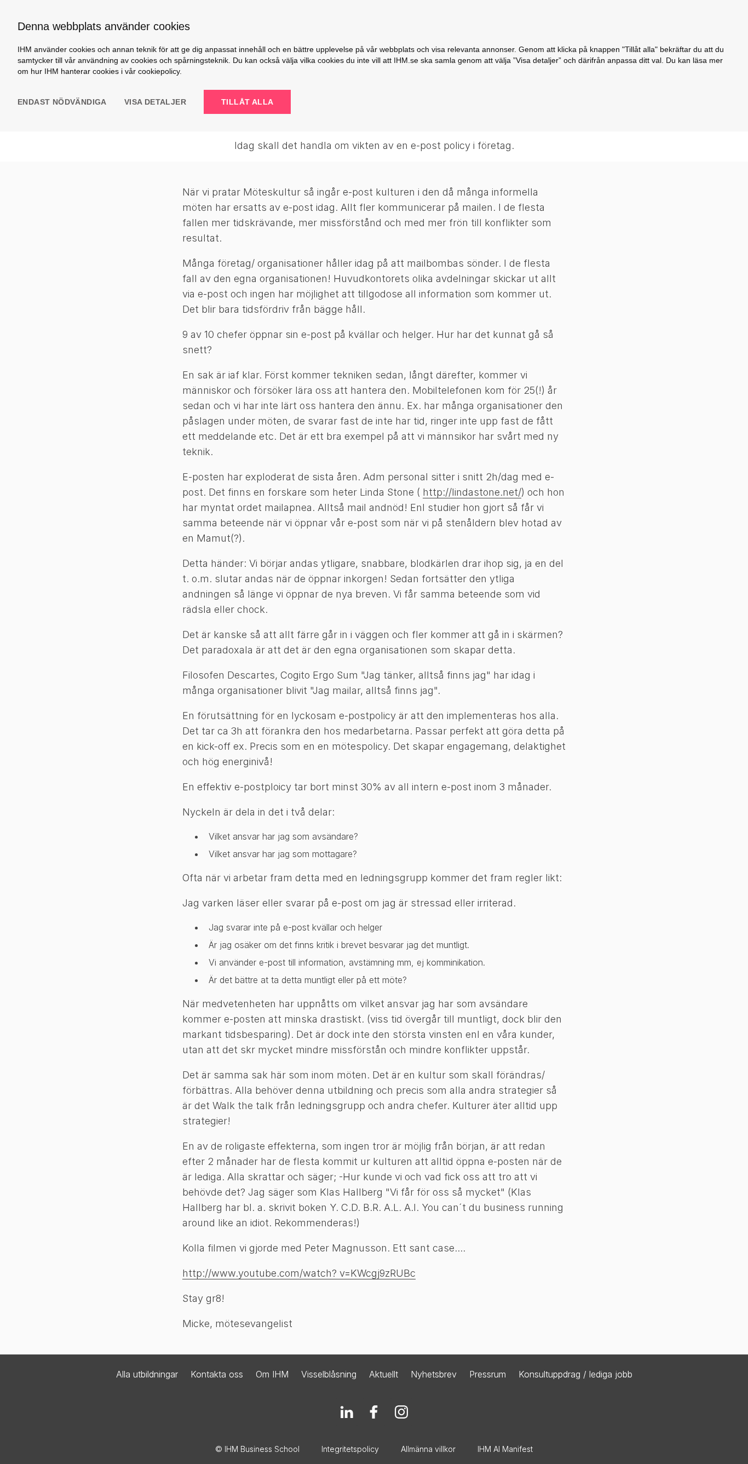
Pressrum (487, 1374)
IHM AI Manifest (505, 1449)
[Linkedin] (346, 1412)
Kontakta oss (217, 1374)
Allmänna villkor (428, 1449)
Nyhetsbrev (434, 1374)
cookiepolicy (159, 71)
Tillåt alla (247, 101)
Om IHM (272, 1374)
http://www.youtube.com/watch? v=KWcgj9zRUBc (299, 1273)
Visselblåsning (328, 1374)
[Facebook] (374, 1412)
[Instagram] (401, 1412)
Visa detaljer (155, 101)
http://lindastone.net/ (472, 492)
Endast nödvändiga (62, 101)
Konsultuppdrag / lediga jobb (575, 1374)
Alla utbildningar (147, 1374)
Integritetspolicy (350, 1449)
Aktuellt (383, 1374)
